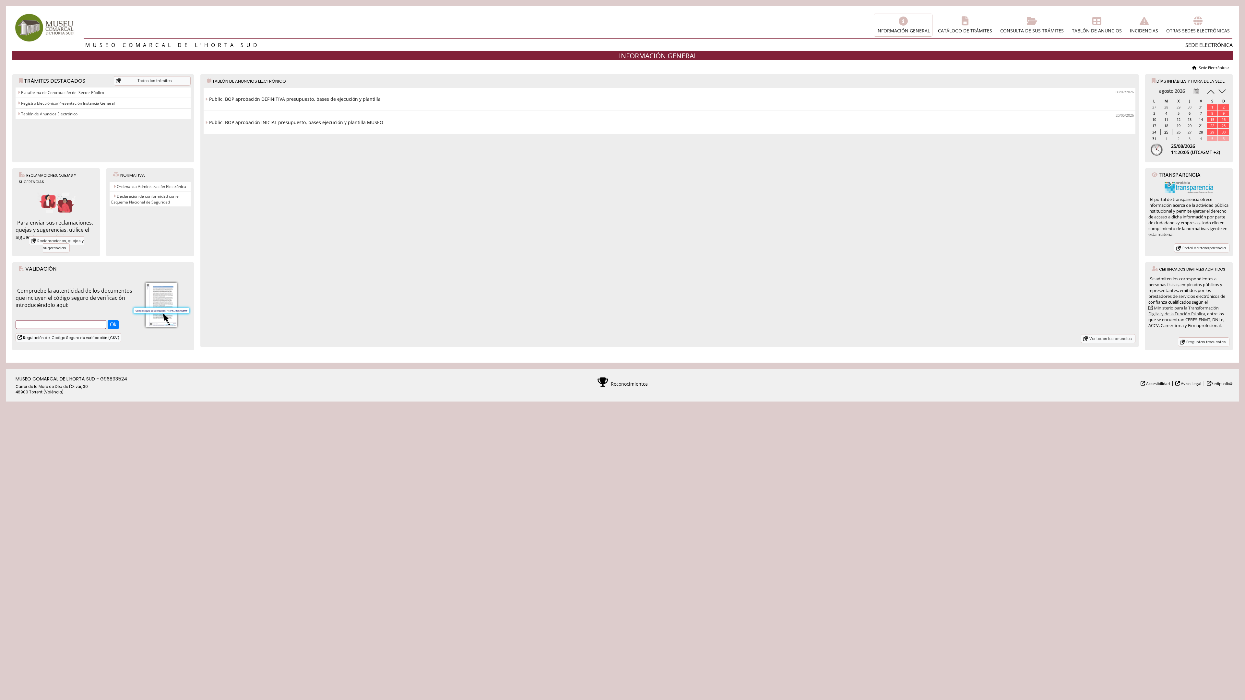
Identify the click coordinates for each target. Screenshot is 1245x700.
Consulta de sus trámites (1032, 31)
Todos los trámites (154, 80)
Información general (903, 31)
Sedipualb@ (1222, 383)
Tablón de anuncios (1097, 31)
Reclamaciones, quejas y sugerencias (60, 244)
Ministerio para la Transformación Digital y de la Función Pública (1183, 311)
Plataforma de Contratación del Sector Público (62, 92)
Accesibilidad (1157, 383)
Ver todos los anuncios (1110, 338)
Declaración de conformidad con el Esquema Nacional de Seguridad (145, 199)
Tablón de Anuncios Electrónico (48, 114)
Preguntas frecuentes (1206, 341)
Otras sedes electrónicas (1198, 31)
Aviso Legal (1190, 383)
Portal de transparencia (1204, 248)
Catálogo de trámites (965, 31)
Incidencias (1144, 31)
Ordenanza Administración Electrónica (151, 186)
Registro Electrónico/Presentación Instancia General (67, 103)
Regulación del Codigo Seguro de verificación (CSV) (70, 337)
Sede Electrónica (1212, 67)
